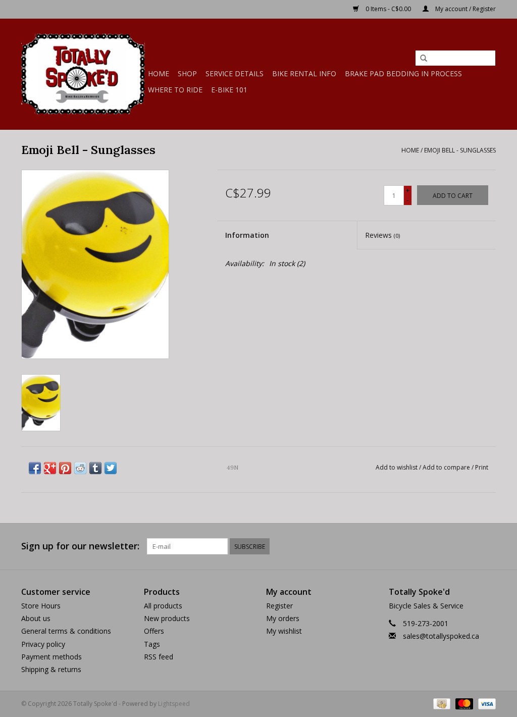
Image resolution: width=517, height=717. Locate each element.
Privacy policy (43, 644)
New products (167, 618)
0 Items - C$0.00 (388, 9)
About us (35, 618)
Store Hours (41, 605)
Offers (154, 631)
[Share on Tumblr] (95, 468)
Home (158, 73)
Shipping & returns (51, 669)
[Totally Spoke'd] (83, 74)
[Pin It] (65, 468)
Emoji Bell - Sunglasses (460, 150)
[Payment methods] (441, 703)
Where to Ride (175, 89)
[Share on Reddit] (80, 468)
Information (247, 235)
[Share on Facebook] (35, 468)
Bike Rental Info (304, 73)
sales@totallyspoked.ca (441, 636)
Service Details (234, 73)
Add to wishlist (397, 467)
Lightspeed (174, 703)
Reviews (382, 235)
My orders (282, 618)
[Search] (423, 58)
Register (279, 605)
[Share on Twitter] (111, 468)
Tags (152, 644)
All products (163, 605)
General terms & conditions (66, 631)
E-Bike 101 (229, 89)
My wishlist (284, 631)
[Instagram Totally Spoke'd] (488, 546)
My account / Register (465, 9)
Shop (187, 73)
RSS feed (158, 656)
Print (481, 467)
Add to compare (447, 467)
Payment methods (51, 656)
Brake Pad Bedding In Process (403, 73)
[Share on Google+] (50, 468)
